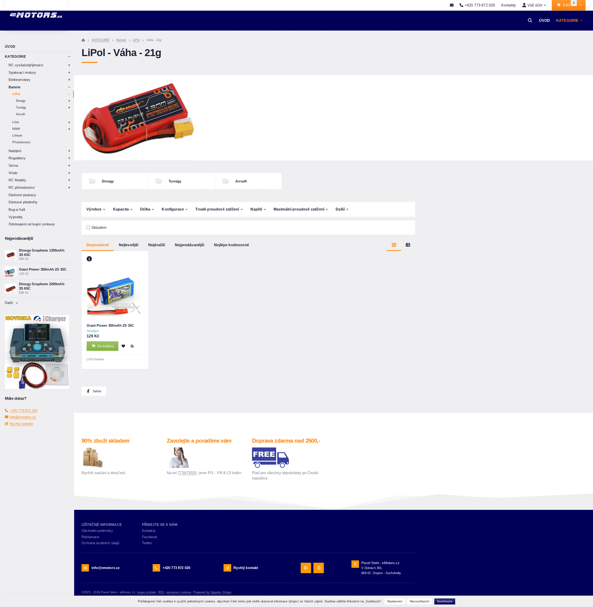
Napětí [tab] (256, 209)
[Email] (452, 5)
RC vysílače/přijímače (26, 65)
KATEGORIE (567, 20)
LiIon (15, 122)
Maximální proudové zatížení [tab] (299, 209)
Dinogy (20, 100)
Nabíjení (15, 151)
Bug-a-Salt (17, 209)
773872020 (187, 473)
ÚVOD (544, 20)
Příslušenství (21, 142)
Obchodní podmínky (97, 531)
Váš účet (534, 5)
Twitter (147, 543)
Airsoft (20, 114)
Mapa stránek (146, 592)
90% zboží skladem (105, 441)
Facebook (149, 537)
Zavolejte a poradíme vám (199, 441)
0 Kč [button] (569, 5)
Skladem (98, 227)
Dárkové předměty (23, 202)
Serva (13, 165)
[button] (580, 5)
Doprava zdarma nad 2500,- (286, 441)
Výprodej (15, 217)
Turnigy (21, 107)
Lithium (17, 135)
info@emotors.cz (23, 417)
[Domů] (83, 40)
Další (9, 303)
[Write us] (227, 568)
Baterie (14, 87)
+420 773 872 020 (24, 410)
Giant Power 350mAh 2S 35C (110, 325)
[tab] (394, 245)
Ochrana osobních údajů (101, 543)
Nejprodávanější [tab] (189, 245)
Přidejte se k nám (160, 525)
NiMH (16, 129)
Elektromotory (19, 80)
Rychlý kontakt (21, 424)
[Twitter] (318, 568)
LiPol (16, 94)
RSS (161, 592)
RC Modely (17, 180)
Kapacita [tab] (121, 209)
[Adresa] (355, 564)
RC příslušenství (22, 187)
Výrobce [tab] (93, 209)
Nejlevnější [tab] (129, 245)
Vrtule (13, 173)
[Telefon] (156, 568)
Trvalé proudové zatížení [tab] (217, 209)
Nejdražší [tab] (156, 245)
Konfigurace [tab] (173, 209)
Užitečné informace (102, 525)
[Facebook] (306, 568)
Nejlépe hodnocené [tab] (231, 245)
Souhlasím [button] (445, 601)
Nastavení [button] (394, 601)
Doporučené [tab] (97, 245)
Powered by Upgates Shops (212, 592)
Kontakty (508, 5)
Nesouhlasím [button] (419, 601)
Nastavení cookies (178, 592)
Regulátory (17, 158)
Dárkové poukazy (22, 195)
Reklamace (90, 537)
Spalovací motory (22, 72)
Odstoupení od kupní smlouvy (32, 224)
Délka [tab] (145, 209)
